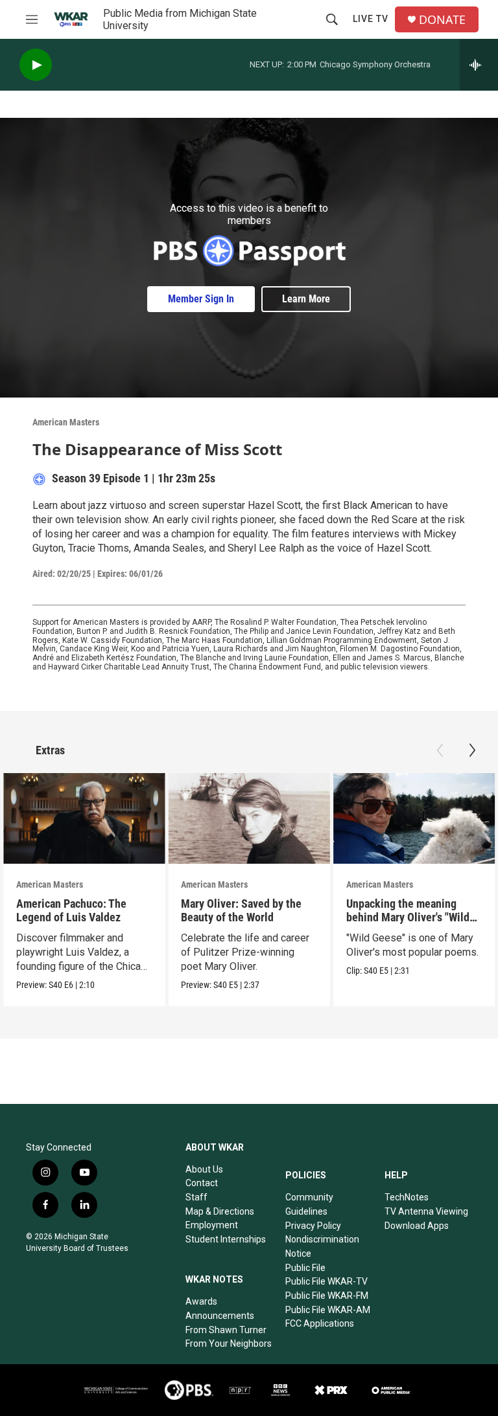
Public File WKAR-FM (326, 1295)
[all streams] (479, 65)
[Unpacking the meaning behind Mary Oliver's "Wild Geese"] (414, 818)
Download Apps (417, 1225)
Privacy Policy (313, 1225)
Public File (305, 1268)
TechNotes (407, 1197)
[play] (35, 65)
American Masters (65, 422)
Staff (196, 1197)
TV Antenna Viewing (426, 1211)
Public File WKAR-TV (326, 1281)
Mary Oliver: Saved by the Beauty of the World (241, 910)
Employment (211, 1225)
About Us (204, 1169)
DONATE (442, 20)
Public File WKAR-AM (327, 1310)
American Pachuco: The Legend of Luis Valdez (71, 910)
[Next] (472, 750)
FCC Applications (319, 1323)
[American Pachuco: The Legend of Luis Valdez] (84, 818)
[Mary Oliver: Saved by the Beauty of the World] (248, 818)
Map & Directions (219, 1211)
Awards (201, 1301)
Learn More (306, 299)
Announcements (219, 1315)
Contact (201, 1183)
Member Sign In (201, 299)
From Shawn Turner (226, 1330)
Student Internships (225, 1239)
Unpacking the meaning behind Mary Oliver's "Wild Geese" (407, 917)
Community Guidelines (309, 1204)
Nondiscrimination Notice (322, 1246)
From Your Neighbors (228, 1343)
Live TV (370, 19)
